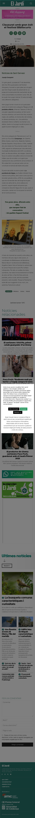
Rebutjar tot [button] (17, 412)
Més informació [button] (13, 409)
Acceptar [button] (23, 409)
